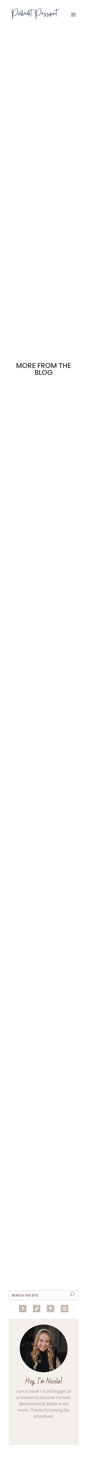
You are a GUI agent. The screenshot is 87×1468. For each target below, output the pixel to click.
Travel (22, 1210)
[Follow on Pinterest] (50, 1308)
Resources (46, 588)
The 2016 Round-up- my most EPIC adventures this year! (43, 1077)
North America (53, 757)
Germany (25, 474)
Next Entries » (66, 330)
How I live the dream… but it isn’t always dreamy (37, 920)
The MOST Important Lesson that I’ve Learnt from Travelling (43, 570)
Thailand (59, 480)
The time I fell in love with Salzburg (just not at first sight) (43, 1186)
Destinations (29, 751)
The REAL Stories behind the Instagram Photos (40, 456)
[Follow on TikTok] (36, 1308)
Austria (23, 1204)
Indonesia (47, 474)
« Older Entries (22, 330)
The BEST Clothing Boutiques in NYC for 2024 (43, 737)
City (36, 1204)
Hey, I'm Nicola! (43, 1381)
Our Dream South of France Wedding (43, 120)
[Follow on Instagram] (64, 1308)
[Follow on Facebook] (22, 1308)
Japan (22, 480)
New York (26, 757)
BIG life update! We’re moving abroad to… (43, 300)
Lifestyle (39, 480)
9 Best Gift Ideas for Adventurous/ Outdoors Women (43, 211)
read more (43, 132)
